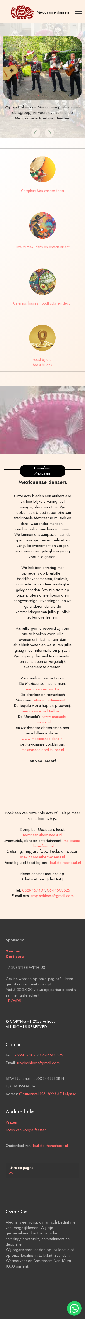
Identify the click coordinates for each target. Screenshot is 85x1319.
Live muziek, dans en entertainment (42, 247)
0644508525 (58, 890)
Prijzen (11, 1122)
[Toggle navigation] (79, 11)
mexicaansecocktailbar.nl (42, 711)
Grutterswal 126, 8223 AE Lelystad (47, 1094)
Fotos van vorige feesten (26, 1130)
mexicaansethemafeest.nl (42, 857)
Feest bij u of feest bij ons (42, 362)
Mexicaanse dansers (53, 12)
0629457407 (33, 890)
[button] (35, 132)
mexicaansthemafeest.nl (42, 835)
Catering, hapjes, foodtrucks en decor (42, 303)
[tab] (42, 1170)
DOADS (14, 1001)
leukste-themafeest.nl (50, 1145)
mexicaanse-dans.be (42, 689)
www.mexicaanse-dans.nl (42, 738)
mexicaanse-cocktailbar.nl (42, 750)
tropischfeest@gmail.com (52, 896)
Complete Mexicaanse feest (42, 190)
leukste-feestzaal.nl (65, 863)
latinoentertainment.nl (51, 700)
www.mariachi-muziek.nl (50, 719)
